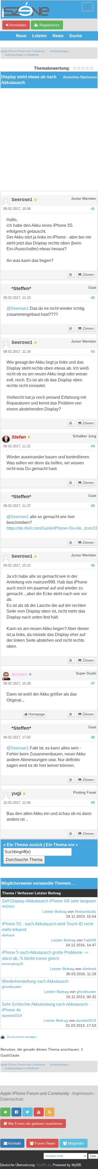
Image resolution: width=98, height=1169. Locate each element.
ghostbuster (11, 987)
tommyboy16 (12, 964)
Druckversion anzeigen (21, 1036)
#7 (93, 683)
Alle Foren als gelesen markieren (34, 1123)
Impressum (82, 1093)
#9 (93, 803)
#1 (93, 209)
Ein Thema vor (60, 845)
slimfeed (89, 969)
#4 (93, 446)
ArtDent (8, 906)
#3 (93, 352)
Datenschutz (12, 1099)
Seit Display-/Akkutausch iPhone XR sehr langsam (49, 901)
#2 (93, 298)
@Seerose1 (18, 308)
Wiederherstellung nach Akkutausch (35, 981)
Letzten (39, 36)
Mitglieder (75, 1143)
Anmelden (17, 25)
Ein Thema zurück (25, 845)
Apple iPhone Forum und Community (23, 51)
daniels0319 (12, 1016)
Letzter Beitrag (54, 912)
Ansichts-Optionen (80, 77)
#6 (93, 565)
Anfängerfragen (59, 51)
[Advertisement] (49, 139)
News (58, 36)
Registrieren (49, 25)
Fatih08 (90, 940)
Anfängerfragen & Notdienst (22, 54)
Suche (75, 36)
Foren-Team (44, 1143)
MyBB (76, 1165)
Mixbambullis (85, 912)
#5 (93, 506)
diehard (8, 935)
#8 (93, 737)
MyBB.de (44, 1165)
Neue (21, 36)
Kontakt (14, 1143)
